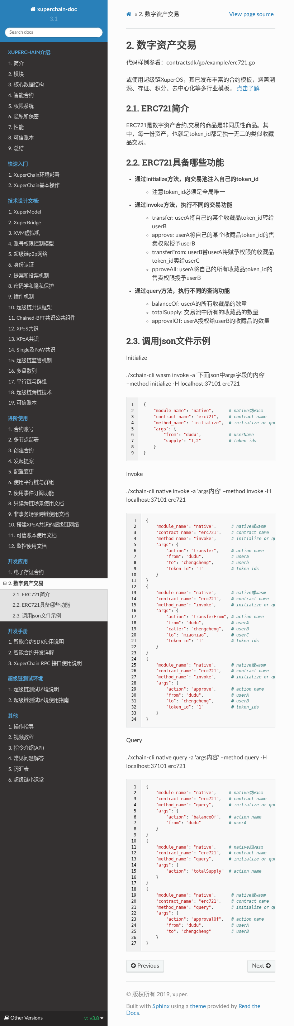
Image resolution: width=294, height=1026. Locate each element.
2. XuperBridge (24, 222)
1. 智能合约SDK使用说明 (36, 642)
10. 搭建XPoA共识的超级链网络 (43, 525)
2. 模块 (16, 74)
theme (198, 1006)
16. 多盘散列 (22, 371)
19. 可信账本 (22, 403)
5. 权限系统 (21, 106)
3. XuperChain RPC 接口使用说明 (45, 663)
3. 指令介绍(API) (26, 748)
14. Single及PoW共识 (31, 350)
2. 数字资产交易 (25, 583)
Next (259, 966)
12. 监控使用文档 (27, 546)
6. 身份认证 (21, 265)
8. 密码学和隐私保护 (31, 286)
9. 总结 (16, 148)
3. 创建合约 (21, 450)
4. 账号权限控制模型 (31, 244)
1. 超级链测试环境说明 (33, 689)
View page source (251, 14)
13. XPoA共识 (23, 339)
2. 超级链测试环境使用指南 (38, 700)
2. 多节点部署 (23, 440)
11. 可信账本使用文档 (32, 535)
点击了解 (248, 88)
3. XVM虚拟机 (24, 233)
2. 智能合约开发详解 (31, 652)
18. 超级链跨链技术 (30, 392)
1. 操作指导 (21, 727)
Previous (147, 966)
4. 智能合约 (21, 95)
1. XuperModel (24, 212)
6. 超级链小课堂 (26, 780)
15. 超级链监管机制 (30, 360)
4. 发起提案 (21, 461)
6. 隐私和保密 (23, 116)
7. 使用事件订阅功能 (31, 493)
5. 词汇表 (18, 769)
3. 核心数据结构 (26, 84)
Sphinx (161, 1006)
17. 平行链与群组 (27, 382)
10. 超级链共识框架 (30, 307)
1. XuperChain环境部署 (34, 175)
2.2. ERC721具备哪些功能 (41, 605)
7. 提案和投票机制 (28, 275)
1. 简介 (16, 63)
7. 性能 (16, 127)
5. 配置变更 (21, 471)
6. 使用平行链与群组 (31, 482)
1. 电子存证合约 (26, 572)
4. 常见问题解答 (26, 758)
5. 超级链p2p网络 (27, 254)
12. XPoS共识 (23, 328)
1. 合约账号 (21, 429)
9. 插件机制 (21, 297)
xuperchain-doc (56, 9)
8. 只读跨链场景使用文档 (36, 503)
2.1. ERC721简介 (31, 594)
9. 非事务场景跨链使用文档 (38, 514)
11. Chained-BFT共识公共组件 (41, 318)
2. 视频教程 (21, 737)
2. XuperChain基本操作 (34, 185)
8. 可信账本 (21, 137)
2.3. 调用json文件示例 (37, 616)
